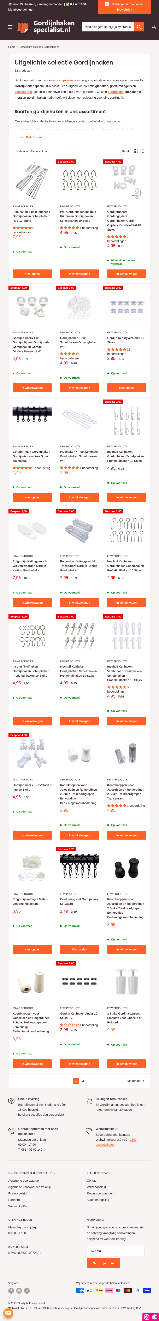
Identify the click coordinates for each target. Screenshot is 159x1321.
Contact (92, 1180)
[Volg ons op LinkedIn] (27, 1291)
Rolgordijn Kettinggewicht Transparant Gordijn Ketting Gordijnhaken (78, 566)
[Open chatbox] (8, 1313)
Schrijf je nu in (103, 1263)
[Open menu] (10, 27)
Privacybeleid (17, 1193)
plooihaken (116, 91)
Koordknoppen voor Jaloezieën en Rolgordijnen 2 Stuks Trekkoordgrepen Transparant (125, 791)
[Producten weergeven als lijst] (142, 151)
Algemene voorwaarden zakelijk (29, 1187)
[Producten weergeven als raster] (135, 151)
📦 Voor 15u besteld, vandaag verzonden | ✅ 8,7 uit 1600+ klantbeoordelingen (48, 6)
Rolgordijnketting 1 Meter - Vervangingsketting (30, 901)
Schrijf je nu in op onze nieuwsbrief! (127, 6)
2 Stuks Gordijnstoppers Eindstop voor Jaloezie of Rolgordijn (124, 1018)
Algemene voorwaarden (24, 1180)
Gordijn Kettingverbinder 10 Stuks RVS (78, 1016)
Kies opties (32, 273)
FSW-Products (23, 206)
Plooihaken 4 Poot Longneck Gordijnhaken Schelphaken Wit (79, 456)
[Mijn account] (154, 27)
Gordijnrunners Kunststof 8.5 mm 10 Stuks (32, 787)
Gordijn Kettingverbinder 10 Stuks (126, 340)
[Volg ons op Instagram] (19, 1291)
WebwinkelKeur (18, 1206)
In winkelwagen (79, 273)
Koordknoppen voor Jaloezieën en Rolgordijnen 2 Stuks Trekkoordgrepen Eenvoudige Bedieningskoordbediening (78, 794)
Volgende (133, 1080)
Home (11, 46)
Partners (14, 1199)
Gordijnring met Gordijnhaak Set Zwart (79, 901)
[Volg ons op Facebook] (11, 1291)
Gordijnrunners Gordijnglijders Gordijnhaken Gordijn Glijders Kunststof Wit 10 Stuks (124, 220)
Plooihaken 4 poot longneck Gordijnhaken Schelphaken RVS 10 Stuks (31, 216)
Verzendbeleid (96, 1187)
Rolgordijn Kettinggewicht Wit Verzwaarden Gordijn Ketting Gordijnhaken (30, 566)
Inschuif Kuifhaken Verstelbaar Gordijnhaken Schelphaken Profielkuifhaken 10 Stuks (124, 673)
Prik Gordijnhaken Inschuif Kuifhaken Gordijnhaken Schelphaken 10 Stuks (78, 216)
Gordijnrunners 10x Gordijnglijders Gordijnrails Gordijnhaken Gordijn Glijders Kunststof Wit (31, 344)
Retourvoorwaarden (100, 1193)
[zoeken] (139, 26)
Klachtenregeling (98, 1199)
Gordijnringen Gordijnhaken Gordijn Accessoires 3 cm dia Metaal (31, 456)
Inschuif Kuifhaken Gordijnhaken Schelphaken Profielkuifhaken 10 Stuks (125, 456)
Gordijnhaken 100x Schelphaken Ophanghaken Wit (78, 342)
